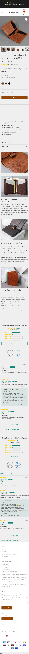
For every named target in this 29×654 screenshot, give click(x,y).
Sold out (14, 97)
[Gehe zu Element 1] (3, 49)
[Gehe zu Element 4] (18, 49)
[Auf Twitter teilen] (8, 92)
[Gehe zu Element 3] (13, 49)
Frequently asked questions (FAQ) (9, 571)
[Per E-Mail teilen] (12, 92)
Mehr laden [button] (14, 424)
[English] (25, 10)
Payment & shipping (6, 567)
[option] (25, 12)
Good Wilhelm (4, 549)
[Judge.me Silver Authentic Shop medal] (10, 353)
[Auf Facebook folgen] (2, 631)
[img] (4, 365)
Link (1, 653)
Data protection (5, 622)
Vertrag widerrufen (7, 619)
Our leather (4, 551)
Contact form (4, 564)
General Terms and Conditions (8, 554)
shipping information (10, 581)
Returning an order (5, 569)
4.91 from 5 (18, 328)
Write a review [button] (15, 344)
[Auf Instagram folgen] (6, 631)
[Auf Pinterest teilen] (10, 92)
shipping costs (11, 77)
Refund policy (4, 556)
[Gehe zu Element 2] (8, 49)
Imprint (3, 624)
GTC (2, 613)
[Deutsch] (25, 12)
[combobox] (25, 10)
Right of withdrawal (6, 615)
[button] (4, 64)
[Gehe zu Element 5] (23, 49)
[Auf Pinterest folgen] (10, 631)
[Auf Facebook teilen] (5, 92)
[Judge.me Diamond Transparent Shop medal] (18, 353)
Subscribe (7, 607)
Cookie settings (5, 627)
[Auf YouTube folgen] (14, 631)
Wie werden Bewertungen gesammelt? (10, 429)
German (20, 635)
